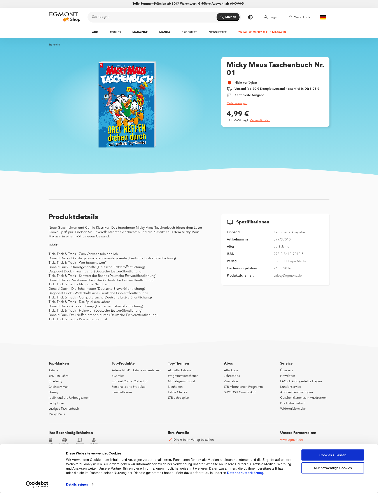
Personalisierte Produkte (128, 386)
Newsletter (218, 32)
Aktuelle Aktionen (180, 370)
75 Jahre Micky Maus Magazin (262, 32)
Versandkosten (260, 120)
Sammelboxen (122, 392)
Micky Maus (57, 414)
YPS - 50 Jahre (58, 375)
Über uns (286, 370)
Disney (53, 392)
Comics (115, 32)
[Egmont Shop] (64, 17)
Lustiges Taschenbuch (64, 408)
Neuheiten (175, 386)
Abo (95, 32)
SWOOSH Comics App (240, 392)
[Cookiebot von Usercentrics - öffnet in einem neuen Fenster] (37, 484)
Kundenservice (290, 386)
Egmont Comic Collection (130, 381)
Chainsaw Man (58, 386)
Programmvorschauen (183, 375)
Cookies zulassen (332, 455)
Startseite (54, 45)
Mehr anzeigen (237, 103)
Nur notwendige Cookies (333, 468)
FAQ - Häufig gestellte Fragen (301, 381)
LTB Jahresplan (178, 397)
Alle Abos (231, 370)
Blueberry (55, 381)
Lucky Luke (56, 403)
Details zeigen (77, 484)
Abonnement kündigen (296, 392)
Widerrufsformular (293, 408)
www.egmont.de (291, 439)
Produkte (189, 32)
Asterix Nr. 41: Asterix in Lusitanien (136, 370)
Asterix (53, 370)
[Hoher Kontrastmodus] (250, 17)
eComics (118, 375)
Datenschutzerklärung (245, 473)
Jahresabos (232, 375)
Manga (164, 32)
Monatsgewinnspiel (181, 381)
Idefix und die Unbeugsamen (69, 397)
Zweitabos (231, 381)
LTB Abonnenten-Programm (243, 386)
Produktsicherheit (292, 403)
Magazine (140, 32)
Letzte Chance (177, 392)
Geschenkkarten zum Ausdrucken (303, 397)
